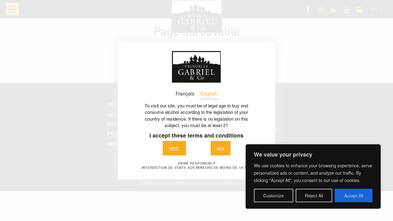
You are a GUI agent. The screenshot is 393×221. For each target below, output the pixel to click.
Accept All (353, 195)
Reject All (314, 195)
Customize (273, 195)
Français (185, 93)
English (208, 93)
